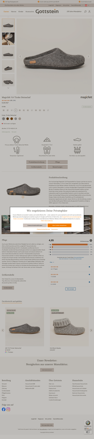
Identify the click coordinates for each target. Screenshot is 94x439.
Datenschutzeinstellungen (35, 225)
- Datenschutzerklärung (43, 229)
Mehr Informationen (47, 220)
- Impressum (54, 229)
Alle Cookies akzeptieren (59, 225)
